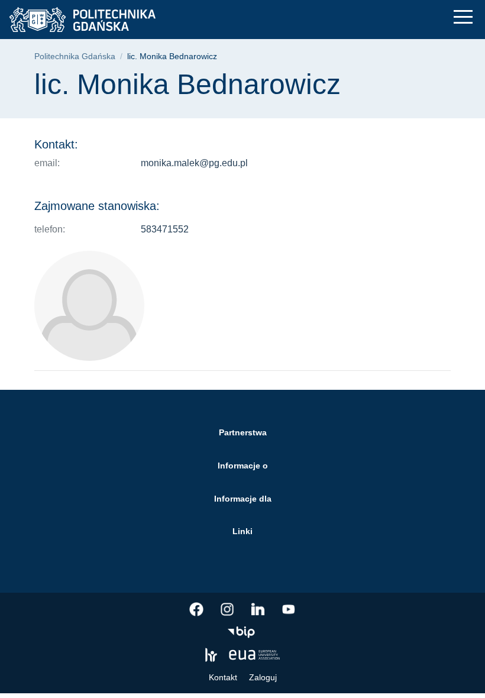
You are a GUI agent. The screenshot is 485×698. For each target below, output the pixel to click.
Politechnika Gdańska (74, 56)
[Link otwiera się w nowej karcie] (196, 609)
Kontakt (223, 677)
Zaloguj (263, 677)
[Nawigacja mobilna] (463, 17)
